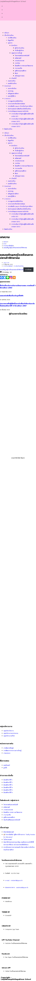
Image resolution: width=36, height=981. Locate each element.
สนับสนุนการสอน (19, 76)
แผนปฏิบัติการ (12, 96)
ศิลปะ (16, 73)
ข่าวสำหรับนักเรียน (19, 266)
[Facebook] (1, 277)
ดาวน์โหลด (28, 270)
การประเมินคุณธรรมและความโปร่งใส (18, 111)
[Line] (7, 277)
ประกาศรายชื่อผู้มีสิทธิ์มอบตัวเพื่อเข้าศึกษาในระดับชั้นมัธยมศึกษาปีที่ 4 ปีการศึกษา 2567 (17, 304)
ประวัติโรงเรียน (12, 38)
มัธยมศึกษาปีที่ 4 (8, 787)
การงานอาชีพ (18, 68)
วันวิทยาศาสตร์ (7, 839)
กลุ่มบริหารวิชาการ (8, 731)
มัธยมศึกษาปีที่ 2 (8, 782)
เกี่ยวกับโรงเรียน (8, 35)
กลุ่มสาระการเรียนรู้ (16, 53)
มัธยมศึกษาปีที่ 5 (8, 790)
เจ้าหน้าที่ (13, 78)
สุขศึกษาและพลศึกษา (20, 71)
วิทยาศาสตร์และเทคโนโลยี (22, 55)
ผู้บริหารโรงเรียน (19, 48)
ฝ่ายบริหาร (14, 45)
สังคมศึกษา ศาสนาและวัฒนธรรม (24, 66)
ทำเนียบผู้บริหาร (19, 50)
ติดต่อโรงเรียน (8, 129)
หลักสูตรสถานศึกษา (13, 93)
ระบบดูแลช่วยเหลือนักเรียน (15, 101)
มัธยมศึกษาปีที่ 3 (8, 785)
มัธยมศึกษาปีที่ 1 (7, 780)
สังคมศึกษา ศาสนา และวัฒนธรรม (12, 812)
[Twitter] (4, 277)
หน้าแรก (6, 33)
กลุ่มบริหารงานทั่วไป (9, 736)
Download (7, 86)
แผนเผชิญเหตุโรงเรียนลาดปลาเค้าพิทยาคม (15, 248)
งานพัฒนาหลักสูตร (8, 748)
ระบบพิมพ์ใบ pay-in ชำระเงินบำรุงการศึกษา (20, 106)
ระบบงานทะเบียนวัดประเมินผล (16, 104)
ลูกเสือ (5, 768)
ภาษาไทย (17, 63)
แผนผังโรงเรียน (12, 83)
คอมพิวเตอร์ (6, 765)
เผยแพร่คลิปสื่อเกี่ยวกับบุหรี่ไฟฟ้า (11, 295)
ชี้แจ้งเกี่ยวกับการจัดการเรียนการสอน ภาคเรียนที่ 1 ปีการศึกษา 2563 (17, 286)
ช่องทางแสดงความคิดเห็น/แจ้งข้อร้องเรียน (19, 109)
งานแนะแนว (6, 753)
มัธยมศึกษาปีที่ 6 (8, 792)
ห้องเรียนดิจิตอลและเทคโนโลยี (11, 820)
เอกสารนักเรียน (12, 88)
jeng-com (6, 263)
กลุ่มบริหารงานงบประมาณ (10, 733)
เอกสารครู (10, 91)
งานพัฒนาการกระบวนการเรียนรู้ (12, 750)
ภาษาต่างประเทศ (19, 61)
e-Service (7, 98)
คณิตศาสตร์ (18, 58)
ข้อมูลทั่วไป (11, 40)
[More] (14, 277)
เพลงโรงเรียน (11, 81)
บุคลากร (10, 43)
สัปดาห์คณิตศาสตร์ (8, 832)
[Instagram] (10, 277)
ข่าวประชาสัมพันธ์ (8, 266)
